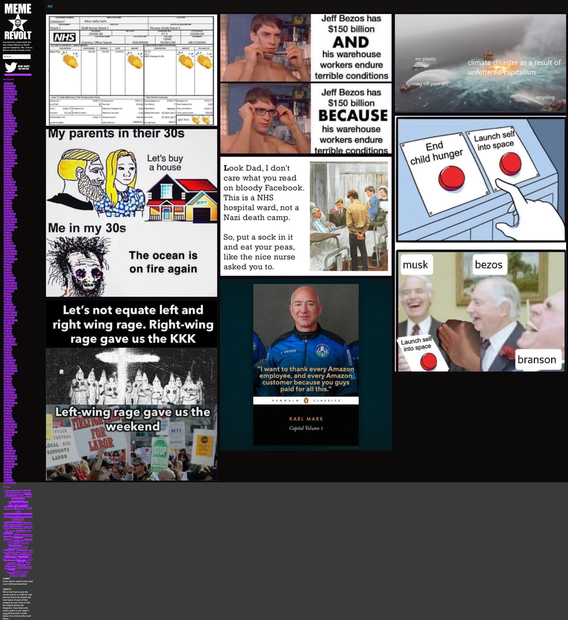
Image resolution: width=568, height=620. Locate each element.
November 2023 (10, 126)
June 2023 (8, 139)
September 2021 (10, 195)
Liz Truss (28, 540)
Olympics (25, 543)
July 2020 (8, 233)
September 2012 (10, 464)
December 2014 (10, 395)
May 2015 (8, 382)
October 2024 (9, 97)
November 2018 (10, 286)
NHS (9, 543)
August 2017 (9, 323)
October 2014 (9, 400)
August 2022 (9, 166)
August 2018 (9, 291)
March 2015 (8, 387)
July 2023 (8, 137)
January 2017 (9, 342)
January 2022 (9, 185)
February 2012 (10, 483)
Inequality (7, 540)
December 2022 (10, 155)
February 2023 (10, 150)
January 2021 (9, 217)
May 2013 (8, 443)
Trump (22, 558)
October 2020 (9, 225)
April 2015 (8, 384)
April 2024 (8, 113)
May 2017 (8, 331)
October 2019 (9, 256)
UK (31, 559)
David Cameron (12, 527)
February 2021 (10, 214)
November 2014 (10, 398)
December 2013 (10, 424)
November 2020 (10, 222)
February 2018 (10, 307)
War (11, 571)
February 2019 (10, 278)
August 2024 (9, 102)
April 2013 (8, 446)
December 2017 (10, 312)
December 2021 (10, 187)
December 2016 (10, 344)
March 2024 (8, 115)
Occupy (17, 543)
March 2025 (8, 83)
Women (22, 575)
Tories (9, 558)
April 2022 (8, 177)
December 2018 (10, 283)
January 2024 (9, 121)
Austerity (15, 491)
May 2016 (8, 352)
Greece (17, 535)
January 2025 (9, 89)
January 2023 (9, 153)
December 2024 (10, 91)
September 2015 (10, 371)
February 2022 (10, 182)
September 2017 (10, 320)
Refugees (21, 551)
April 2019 (8, 272)
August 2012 (9, 467)
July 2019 (8, 264)
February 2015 (10, 390)
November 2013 (10, 427)
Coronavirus (18, 520)
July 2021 (8, 201)
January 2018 (9, 310)
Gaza (8, 535)
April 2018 (8, 302)
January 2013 (9, 454)
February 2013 (10, 451)
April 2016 (8, 355)
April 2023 (8, 145)
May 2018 (8, 299)
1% (7, 491)
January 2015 (9, 392)
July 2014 (8, 408)
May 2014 (8, 414)
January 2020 (9, 248)
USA (21, 563)
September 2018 (10, 288)
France (28, 531)
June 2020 (8, 235)
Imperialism (27, 535)
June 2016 (8, 350)
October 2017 (9, 318)
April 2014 (8, 416)
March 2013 (8, 448)
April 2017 (8, 334)
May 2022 (8, 174)
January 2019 (9, 280)
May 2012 (8, 475)
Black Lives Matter (13, 496)
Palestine (15, 547)
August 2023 (9, 134)
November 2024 (10, 94)
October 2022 (9, 161)
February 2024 (10, 118)
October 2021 (9, 193)
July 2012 (8, 470)
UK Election (11, 564)
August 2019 (9, 262)
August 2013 (9, 435)
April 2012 (8, 478)
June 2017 (8, 328)
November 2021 (10, 190)
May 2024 (8, 110)
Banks (26, 491)
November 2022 (10, 158)
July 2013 (8, 438)
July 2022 (8, 169)
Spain (15, 555)
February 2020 (10, 246)
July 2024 (8, 105)
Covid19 (27, 523)
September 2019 (10, 259)
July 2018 (8, 294)
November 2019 (10, 254)
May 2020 (8, 238)
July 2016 (8, 347)
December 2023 (10, 123)
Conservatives (18, 515)
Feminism (20, 531)
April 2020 (8, 241)
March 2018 (8, 304)
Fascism (12, 531)
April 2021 (8, 209)
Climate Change (16, 507)
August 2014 (9, 406)
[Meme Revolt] (18, 22)
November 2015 (10, 368)
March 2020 (8, 243)
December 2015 (10, 366)
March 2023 (8, 147)
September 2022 (10, 163)
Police (25, 547)
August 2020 (9, 230)
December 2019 (10, 251)
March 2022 (8, 179)
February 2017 (10, 339)
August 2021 (9, 198)
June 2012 (8, 472)
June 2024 (8, 107)
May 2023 (8, 142)
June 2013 (8, 440)
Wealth (18, 572)
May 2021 (8, 206)
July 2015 (8, 376)
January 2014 (9, 422)
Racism (8, 551)
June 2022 (8, 171)
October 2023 (9, 129)
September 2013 (10, 432)
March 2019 (8, 275)
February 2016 (10, 360)
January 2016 (9, 363)
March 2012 (8, 480)
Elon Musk (28, 527)
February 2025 (10, 86)
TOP (6, 614)
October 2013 (9, 430)
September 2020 (10, 227)
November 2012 (10, 459)
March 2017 (8, 336)
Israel (18, 539)
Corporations (13, 523)
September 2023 (10, 131)
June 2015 (8, 379)
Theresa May (24, 555)
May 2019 (8, 270)
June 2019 (8, 267)
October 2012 (9, 462)
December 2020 (10, 219)
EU (6, 531)
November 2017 (10, 315)
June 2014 (8, 411)
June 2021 (8, 203)
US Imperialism (24, 567)
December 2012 (10, 456)
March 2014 (8, 419)
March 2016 (8, 358)
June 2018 (8, 296)
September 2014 (10, 403)
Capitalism (18, 503)
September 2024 (10, 99)
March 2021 (8, 211)
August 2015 (9, 374)
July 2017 (8, 326)
